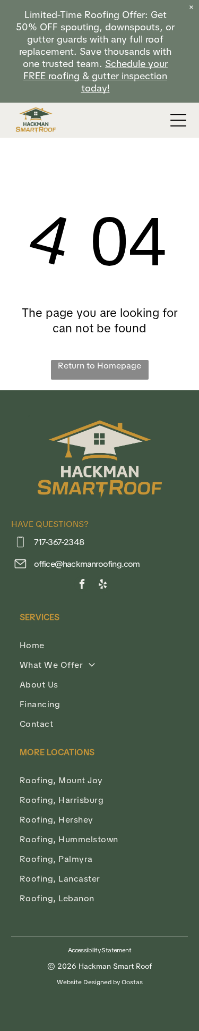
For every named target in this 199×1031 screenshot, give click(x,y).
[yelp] (102, 585)
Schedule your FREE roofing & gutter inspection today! (95, 75)
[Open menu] (178, 120)
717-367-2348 (59, 542)
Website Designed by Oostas (100, 982)
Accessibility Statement (99, 950)
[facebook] (82, 585)
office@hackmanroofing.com (87, 563)
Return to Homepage (99, 365)
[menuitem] (99, 645)
